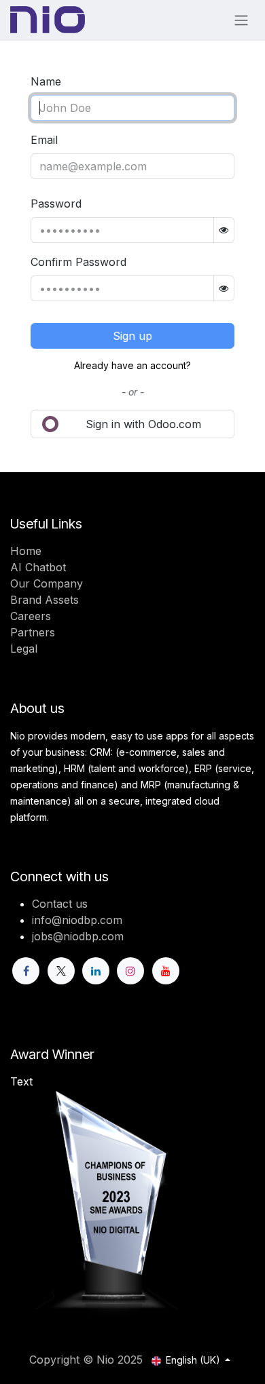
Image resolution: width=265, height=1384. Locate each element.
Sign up (132, 336)
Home (25, 551)
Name (46, 81)
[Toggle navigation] (241, 19)
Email (44, 140)
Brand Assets (44, 600)
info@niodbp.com (77, 920)
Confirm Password (78, 262)
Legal (23, 648)
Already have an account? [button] (132, 365)
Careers (30, 616)
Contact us (60, 903)
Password (56, 203)
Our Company (46, 583)
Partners (32, 632)
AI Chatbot (38, 567)
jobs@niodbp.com (78, 936)
